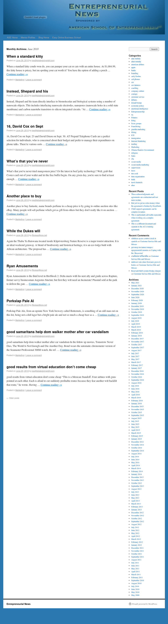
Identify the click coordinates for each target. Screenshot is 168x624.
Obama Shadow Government (142, 150)
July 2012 (135, 527)
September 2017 (137, 347)
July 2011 (135, 562)
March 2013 (136, 503)
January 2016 (136, 403)
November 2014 (137, 444)
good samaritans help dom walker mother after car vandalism (58, 331)
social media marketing (140, 164)
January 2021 (136, 285)
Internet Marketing (138, 141)
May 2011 (135, 568)
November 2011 (137, 550)
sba (132, 158)
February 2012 (137, 542)
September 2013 (137, 486)
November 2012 (137, 515)
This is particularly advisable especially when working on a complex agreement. (146, 217)
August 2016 (136, 382)
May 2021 (135, 282)
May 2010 (135, 592)
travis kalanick (136, 182)
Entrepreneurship (138, 111)
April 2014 (135, 465)
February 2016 (137, 400)
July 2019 (135, 321)
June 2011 (135, 565)
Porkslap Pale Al (20, 300)
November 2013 (137, 480)
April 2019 (135, 323)
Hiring (133, 132)
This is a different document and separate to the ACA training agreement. (143, 226)
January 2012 (136, 545)
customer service (137, 96)
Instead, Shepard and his (27, 91)
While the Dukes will (23, 230)
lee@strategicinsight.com (43, 60)
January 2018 (136, 335)
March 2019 (136, 326)
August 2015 (136, 418)
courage (134, 94)
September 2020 (137, 294)
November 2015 (137, 409)
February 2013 (137, 506)
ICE (132, 135)
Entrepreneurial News (19, 603)
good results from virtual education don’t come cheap (51, 366)
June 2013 (135, 494)
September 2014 (137, 450)
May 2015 (135, 427)
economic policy (137, 105)
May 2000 (135, 595)
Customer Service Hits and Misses (147, 273)
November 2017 (137, 341)
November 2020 (137, 291)
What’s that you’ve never (27, 161)
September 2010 (137, 580)
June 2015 (135, 424)
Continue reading (17, 74)
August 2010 (136, 583)
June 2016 (135, 388)
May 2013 (135, 497)
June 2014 (135, 459)
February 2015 (137, 436)
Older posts (13, 398)
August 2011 (136, 559)
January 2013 (136, 509)
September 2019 (137, 315)
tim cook (134, 173)
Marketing (19, 79)
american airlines (137, 64)
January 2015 (136, 438)
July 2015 (135, 421)
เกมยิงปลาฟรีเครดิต (139, 256)
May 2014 (135, 462)
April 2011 (135, 571)
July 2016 (135, 385)
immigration (136, 138)
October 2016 (136, 377)
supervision (135, 167)
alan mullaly (136, 58)
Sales (133, 155)
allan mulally (136, 61)
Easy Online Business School (66, 37)
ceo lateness (135, 85)
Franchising (135, 126)
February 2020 (137, 300)
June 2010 (135, 589)
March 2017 (136, 362)
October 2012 (136, 518)
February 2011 (137, 577)
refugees (134, 152)
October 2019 (136, 312)
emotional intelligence (139, 108)
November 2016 (137, 374)
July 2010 (135, 586)
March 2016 (136, 397)
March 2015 (136, 433)
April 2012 (135, 536)
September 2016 (137, 379)
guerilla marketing (138, 129)
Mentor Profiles (28, 37)
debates (134, 99)
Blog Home (44, 37)
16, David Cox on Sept (25, 126)
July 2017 (135, 353)
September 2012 (137, 521)
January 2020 (136, 303)
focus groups (136, 123)
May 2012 (135, 533)
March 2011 (136, 574)
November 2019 (137, 309)
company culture (137, 91)
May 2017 (135, 359)
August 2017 (136, 350)
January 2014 (136, 474)
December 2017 (137, 338)
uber (133, 185)
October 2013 (136, 483)
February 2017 (137, 365)
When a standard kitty (25, 56)
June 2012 (135, 530)
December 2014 (137, 441)
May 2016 (135, 391)
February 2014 (137, 471)
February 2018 (137, 332)
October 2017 (136, 344)
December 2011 (137, 548)
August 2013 (136, 489)
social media (136, 161)
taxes (133, 170)
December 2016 (137, 371)
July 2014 (135, 456)
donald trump (136, 102)
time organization (138, 176)
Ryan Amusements (22, 265)
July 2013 (135, 492)
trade (133, 179)
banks (133, 70)
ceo (132, 82)
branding (134, 73)
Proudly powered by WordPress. (145, 604)
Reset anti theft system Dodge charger (146, 270)
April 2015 (135, 430)
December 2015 (137, 406)
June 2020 (135, 297)
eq (132, 114)
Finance (134, 117)
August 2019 (136, 318)
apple (133, 67)
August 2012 (136, 524)
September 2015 (137, 415)
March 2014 (136, 468)
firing (133, 120)
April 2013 (135, 500)
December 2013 (137, 477)
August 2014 (136, 453)
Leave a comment (34, 79)
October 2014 (136, 447)
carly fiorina (136, 76)
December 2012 (137, 512)
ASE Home (12, 37)
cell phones (135, 79)
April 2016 (135, 394)
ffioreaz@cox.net (39, 235)
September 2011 (137, 556)
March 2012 (136, 539)
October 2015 (136, 412)
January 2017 (136, 368)
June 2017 (135, 356)
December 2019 (137, 306)
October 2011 (136, 553)
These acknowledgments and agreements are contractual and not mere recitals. (144, 197)
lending (134, 144)
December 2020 (137, 288)
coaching (134, 88)
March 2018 (136, 329)
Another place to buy (24, 195)
